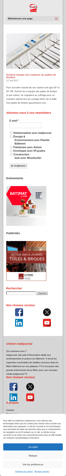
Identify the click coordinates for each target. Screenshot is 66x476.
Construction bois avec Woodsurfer (27, 156)
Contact (10, 410)
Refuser (33, 455)
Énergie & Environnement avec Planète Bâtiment (31, 140)
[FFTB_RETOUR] (26, 280)
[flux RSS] (19, 312)
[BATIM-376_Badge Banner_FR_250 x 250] (26, 225)
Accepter (33, 447)
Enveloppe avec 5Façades (29, 150)
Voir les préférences (33, 464)
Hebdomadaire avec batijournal (32, 133)
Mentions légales (41, 471)
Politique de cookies (24, 471)
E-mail (14, 120)
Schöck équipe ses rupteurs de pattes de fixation (31, 76)
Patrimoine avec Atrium (27, 147)
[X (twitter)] (47, 312)
